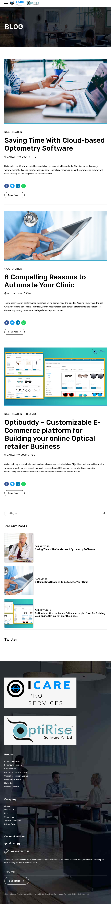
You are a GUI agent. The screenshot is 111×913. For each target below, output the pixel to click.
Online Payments (11, 787)
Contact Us (9, 817)
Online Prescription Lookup (16, 776)
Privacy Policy (10, 824)
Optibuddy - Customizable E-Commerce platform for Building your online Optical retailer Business (70, 614)
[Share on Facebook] (6, 186)
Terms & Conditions (12, 820)
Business (31, 414)
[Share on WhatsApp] (23, 186)
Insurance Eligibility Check (15, 772)
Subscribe (15, 880)
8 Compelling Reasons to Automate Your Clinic (45, 281)
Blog (6, 813)
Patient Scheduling (12, 761)
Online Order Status (13, 779)
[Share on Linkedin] (18, 186)
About (7, 806)
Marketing (8, 783)
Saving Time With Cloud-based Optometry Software (54, 144)
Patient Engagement (13, 765)
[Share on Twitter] (12, 186)
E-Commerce (10, 769)
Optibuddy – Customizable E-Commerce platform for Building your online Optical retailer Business (52, 434)
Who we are (9, 809)
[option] (55, 91)
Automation (14, 132)
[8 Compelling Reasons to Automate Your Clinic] (55, 236)
